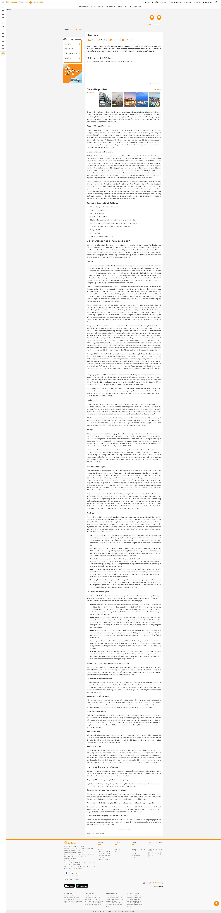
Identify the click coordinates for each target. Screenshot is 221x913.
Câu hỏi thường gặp (104, 853)
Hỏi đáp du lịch (136, 853)
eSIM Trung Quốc (90, 899)
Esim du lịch (111, 6)
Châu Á (66, 29)
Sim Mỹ (75, 903)
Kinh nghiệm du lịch (71, 53)
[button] (207, 2)
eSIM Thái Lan (89, 896)
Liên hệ (100, 849)
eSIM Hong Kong (94, 901)
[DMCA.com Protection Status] (158, 886)
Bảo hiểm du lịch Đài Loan (133, 897)
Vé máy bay (84, 6)
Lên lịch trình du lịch (137, 847)
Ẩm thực (117, 853)
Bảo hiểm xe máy (111, 899)
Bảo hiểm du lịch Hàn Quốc (134, 899)
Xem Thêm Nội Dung (124, 829)
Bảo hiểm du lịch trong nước (114, 896)
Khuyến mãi (118, 849)
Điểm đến (117, 851)
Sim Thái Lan (68, 896)
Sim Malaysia (68, 897)
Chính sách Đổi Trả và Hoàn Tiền (104, 856)
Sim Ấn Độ (68, 903)
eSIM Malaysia (96, 897)
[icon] (152, 17)
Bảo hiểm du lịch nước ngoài (114, 897)
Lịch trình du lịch (136, 6)
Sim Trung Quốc (77, 897)
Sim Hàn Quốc (78, 899)
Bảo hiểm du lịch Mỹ (132, 904)
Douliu (115, 104)
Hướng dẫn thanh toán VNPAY (155, 850)
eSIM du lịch (89, 893)
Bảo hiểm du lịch (98, 6)
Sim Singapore (77, 896)
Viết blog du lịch (136, 855)
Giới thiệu (68, 44)
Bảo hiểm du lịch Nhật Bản (134, 901)
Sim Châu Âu (78, 901)
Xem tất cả (157, 89)
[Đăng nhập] (216, 2)
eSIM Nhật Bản (96, 903)
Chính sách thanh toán (104, 859)
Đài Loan (78, 29)
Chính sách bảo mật (104, 851)
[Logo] (12, 2)
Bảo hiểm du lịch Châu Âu (133, 903)
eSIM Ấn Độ (97, 904)
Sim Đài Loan (69, 899)
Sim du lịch (123, 6)
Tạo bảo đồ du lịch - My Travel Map (138, 850)
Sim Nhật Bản (69, 901)
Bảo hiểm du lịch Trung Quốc (134, 896)
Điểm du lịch (69, 49)
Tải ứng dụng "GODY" (69, 886)
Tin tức (117, 847)
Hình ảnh (68, 58)
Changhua (92, 104)
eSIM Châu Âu (89, 904)
